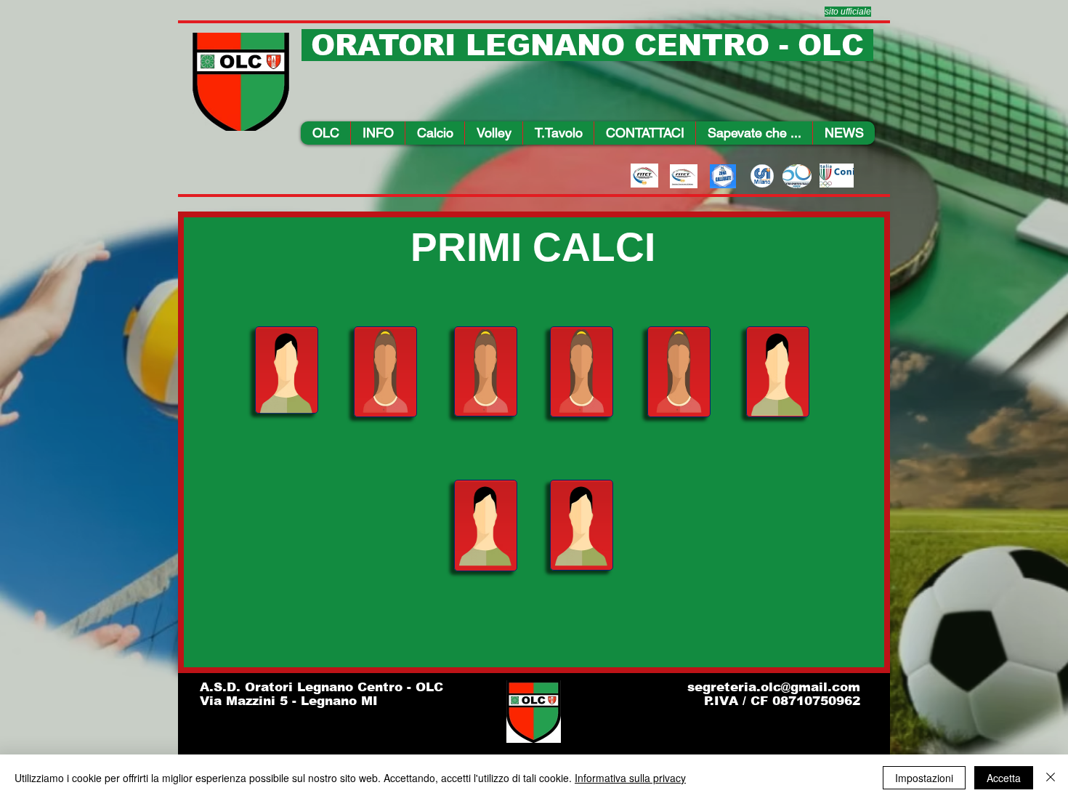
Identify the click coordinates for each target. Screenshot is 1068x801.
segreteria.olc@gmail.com (773, 687)
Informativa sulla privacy (630, 777)
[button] (377, 133)
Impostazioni (924, 777)
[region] (286, 370)
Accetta (1004, 777)
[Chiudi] (1050, 777)
